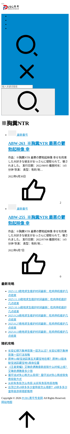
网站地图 (6, 402)
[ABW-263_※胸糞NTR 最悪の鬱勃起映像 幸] (12, 134)
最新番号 (22, 134)
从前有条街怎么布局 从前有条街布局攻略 (33, 383)
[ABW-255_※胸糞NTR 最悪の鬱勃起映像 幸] (12, 208)
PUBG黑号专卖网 (32, 398)
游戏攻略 (13, 20)
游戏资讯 (13, 24)
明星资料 (13, 28)
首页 (11, 16)
